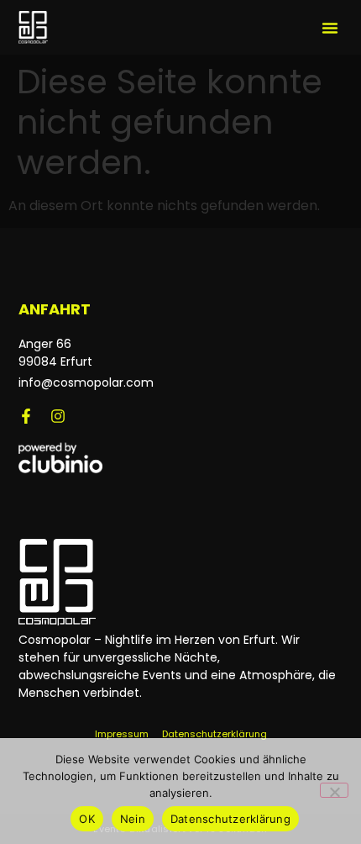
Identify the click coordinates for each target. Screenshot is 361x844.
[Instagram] (57, 416)
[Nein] (334, 790)
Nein (132, 819)
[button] (330, 27)
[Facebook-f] (26, 416)
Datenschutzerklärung (230, 819)
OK (87, 819)
